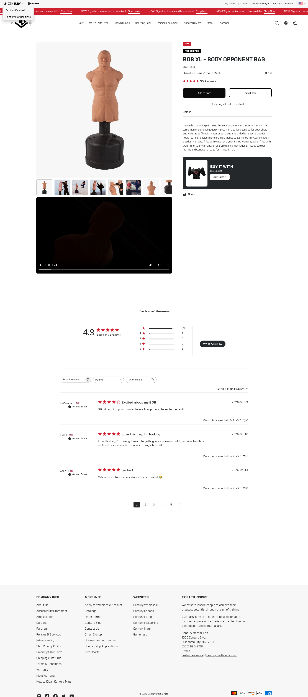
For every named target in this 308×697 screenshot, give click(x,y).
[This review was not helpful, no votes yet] (244, 420)
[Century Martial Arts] (21, 23)
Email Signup (93, 634)
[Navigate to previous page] (128, 504)
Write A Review (212, 344)
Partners (42, 628)
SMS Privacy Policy (48, 646)
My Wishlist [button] (230, 3)
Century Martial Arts (158, 694)
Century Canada (143, 611)
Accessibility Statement (51, 611)
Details (187, 112)
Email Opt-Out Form (49, 652)
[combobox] (108, 380)
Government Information (101, 640)
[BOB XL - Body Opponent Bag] (44, 187)
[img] (268, 73)
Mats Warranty (45, 676)
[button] (33, 4)
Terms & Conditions (48, 664)
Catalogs (90, 611)
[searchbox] (72, 379)
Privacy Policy (45, 640)
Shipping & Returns (48, 658)
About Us (42, 605)
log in (222, 104)
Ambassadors (45, 617)
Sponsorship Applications (101, 646)
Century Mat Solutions (18, 17)
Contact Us (92, 628)
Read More (229, 149)
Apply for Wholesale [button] (283, 3)
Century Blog (93, 623)
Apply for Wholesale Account (103, 605)
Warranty (42, 670)
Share (191, 194)
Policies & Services (48, 634)
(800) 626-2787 (192, 646)
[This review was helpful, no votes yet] (237, 420)
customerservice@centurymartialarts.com (209, 655)
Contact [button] (244, 3)
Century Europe (143, 617)
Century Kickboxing (16, 10)
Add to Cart (219, 177)
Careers (41, 623)
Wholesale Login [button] (260, 3)
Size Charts (92, 652)
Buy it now (250, 93)
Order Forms (93, 617)
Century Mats (142, 628)
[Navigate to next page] (179, 504)
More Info (93, 597)
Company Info (47, 597)
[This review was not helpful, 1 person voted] (244, 456)
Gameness (140, 634)
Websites (141, 597)
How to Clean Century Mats (53, 681)
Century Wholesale (145, 605)
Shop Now (54, 11)
